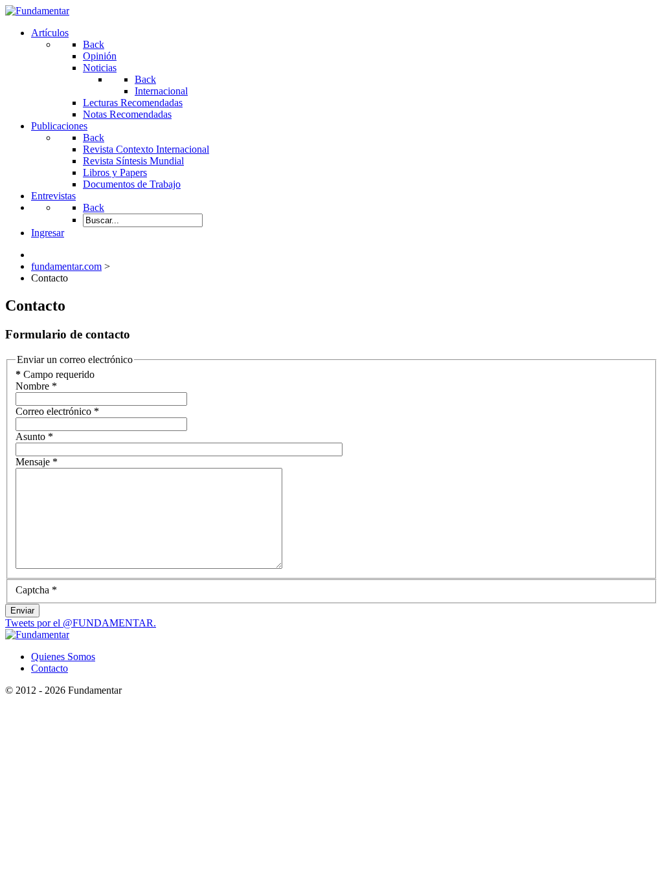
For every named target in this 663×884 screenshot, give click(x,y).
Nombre (36, 386)
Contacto (49, 668)
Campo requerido (55, 374)
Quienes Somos (63, 656)
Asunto (34, 436)
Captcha (36, 589)
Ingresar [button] (47, 232)
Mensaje (37, 461)
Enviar (22, 610)
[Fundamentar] (37, 10)
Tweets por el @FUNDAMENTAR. (80, 622)
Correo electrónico (57, 411)
